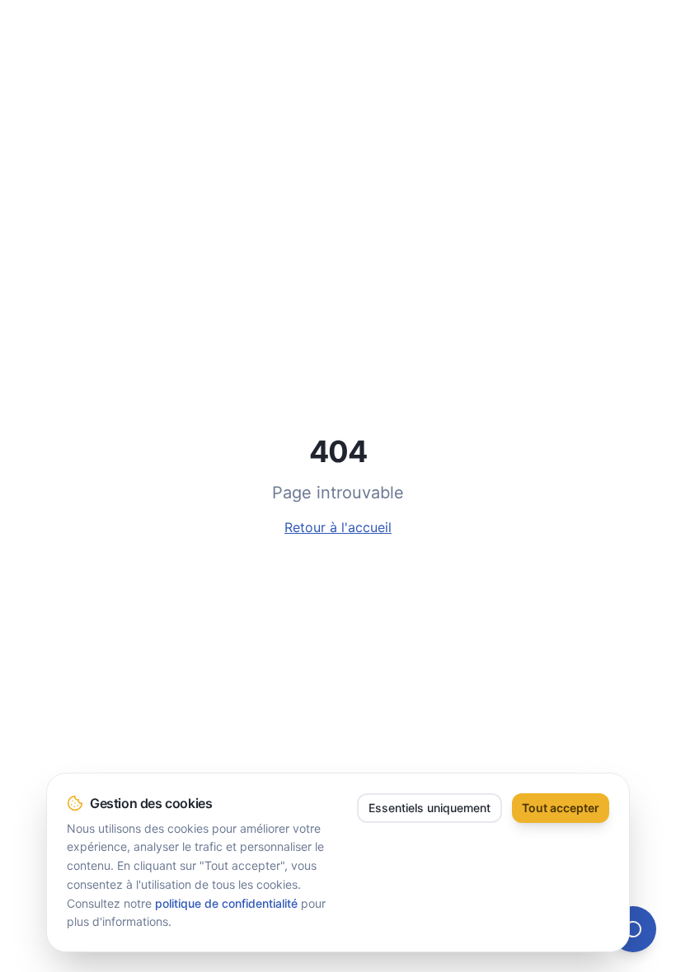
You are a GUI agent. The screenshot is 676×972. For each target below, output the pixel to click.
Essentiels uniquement (430, 808)
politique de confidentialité (226, 903)
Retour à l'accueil (338, 527)
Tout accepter (560, 808)
